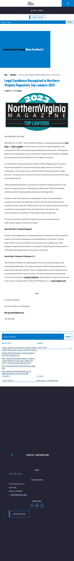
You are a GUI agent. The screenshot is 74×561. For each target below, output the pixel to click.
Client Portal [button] (38, 17)
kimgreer (8, 90)
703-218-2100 (15, 473)
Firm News (19, 90)
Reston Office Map (19, 495)
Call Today (38, 10)
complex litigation (31, 277)
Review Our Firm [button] (19, 514)
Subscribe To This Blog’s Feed (47, 381)
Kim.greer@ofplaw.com (14, 312)
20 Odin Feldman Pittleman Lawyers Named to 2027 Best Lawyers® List (18, 354)
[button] (67, 3)
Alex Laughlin (17, 146)
